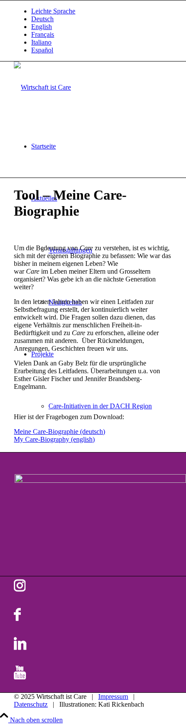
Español (42, 50)
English (41, 26)
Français (42, 34)
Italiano (41, 42)
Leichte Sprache (53, 11)
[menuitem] (101, 11)
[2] (42, 87)
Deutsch (42, 19)
